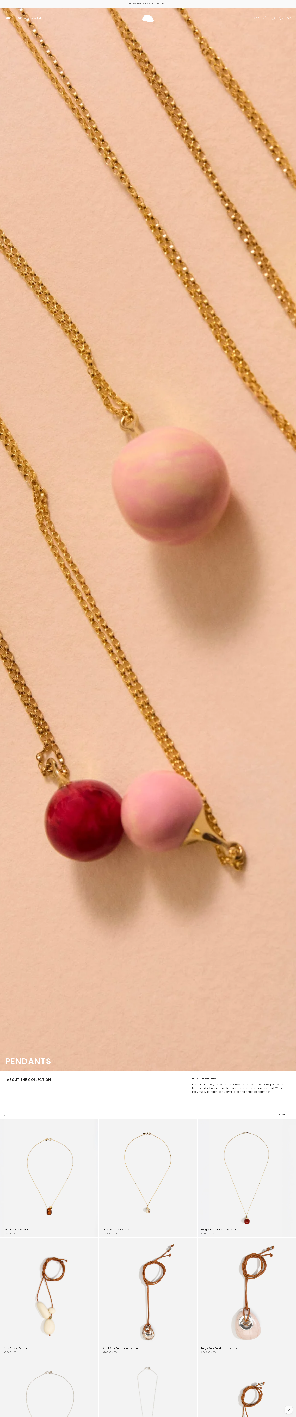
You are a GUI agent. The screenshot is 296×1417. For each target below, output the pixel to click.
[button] (9, 18)
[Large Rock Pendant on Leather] (247, 1297)
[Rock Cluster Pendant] (49, 1297)
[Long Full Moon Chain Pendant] (247, 1178)
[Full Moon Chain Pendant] (148, 1178)
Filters (11, 1114)
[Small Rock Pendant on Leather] (148, 1297)
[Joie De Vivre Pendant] (49, 1178)
